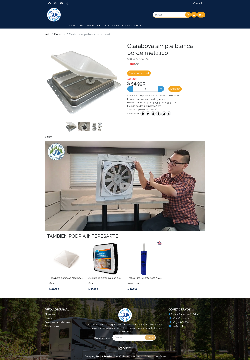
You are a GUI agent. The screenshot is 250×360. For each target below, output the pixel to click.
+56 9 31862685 (180, 322)
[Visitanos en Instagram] (55, 3)
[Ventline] (134, 65)
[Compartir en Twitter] (148, 113)
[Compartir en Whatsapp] (169, 113)
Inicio (72, 25)
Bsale (163, 356)
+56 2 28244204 (180, 318)
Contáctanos (52, 326)
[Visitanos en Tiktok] (67, 3)
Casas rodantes (111, 25)
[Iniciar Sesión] (194, 15)
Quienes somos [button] (130, 25)
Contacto (198, 3)
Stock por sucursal (139, 73)
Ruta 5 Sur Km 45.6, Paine (184, 314)
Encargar (175, 88)
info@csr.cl (177, 326)
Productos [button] (92, 25)
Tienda (48, 318)
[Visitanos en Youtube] (61, 3)
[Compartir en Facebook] (142, 113)
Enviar (150, 337)
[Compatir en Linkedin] (163, 113)
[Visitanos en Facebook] (49, 3)
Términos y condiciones (57, 322)
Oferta (81, 25)
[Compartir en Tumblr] (158, 113)
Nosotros (50, 314)
